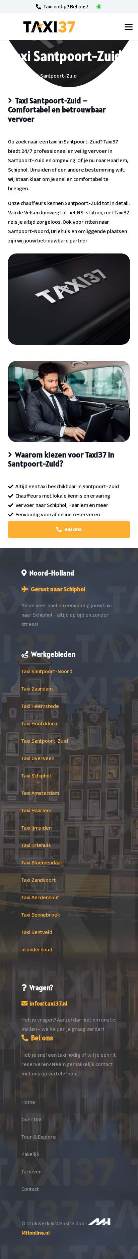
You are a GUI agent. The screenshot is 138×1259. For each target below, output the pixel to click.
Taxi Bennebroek (40, 915)
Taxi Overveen (37, 758)
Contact (30, 1189)
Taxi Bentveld (36, 932)
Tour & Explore (38, 1137)
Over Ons (32, 1120)
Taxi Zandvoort (38, 880)
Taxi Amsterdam (40, 793)
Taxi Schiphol (36, 776)
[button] (128, 27)
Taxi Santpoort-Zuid (44, 741)
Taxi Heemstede (40, 706)
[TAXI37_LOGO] (48, 27)
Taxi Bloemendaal (41, 863)
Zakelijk (30, 1154)
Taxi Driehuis (36, 845)
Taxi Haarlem (36, 811)
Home (28, 1102)
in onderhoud (36, 950)
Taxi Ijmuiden (36, 828)
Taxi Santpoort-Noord (46, 671)
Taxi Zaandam (37, 689)
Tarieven (31, 1172)
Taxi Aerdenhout (40, 898)
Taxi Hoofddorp (39, 724)
